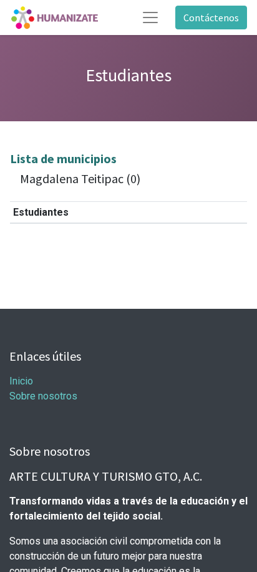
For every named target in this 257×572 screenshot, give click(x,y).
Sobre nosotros (43, 396)
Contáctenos (211, 17)
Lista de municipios (63, 158)
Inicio (21, 381)
